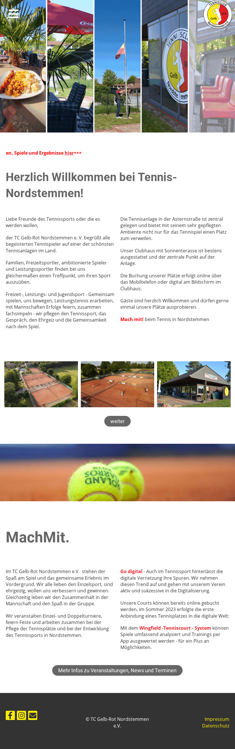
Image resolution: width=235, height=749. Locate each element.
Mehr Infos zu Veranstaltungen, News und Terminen (117, 670)
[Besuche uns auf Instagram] (21, 716)
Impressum (217, 719)
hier (41, 153)
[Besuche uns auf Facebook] (10, 716)
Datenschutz (215, 726)
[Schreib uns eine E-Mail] (32, 716)
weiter (117, 421)
